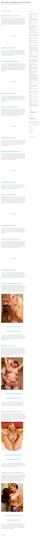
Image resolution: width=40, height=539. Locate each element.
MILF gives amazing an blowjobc (33, 55)
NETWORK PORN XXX (30, 136)
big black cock (11, 525)
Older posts (3, 534)
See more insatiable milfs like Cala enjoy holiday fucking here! (13, 393)
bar (1, 52)
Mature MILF (16, 54)
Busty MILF (22, 50)
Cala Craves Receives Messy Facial (34, 106)
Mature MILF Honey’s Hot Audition (9, 107)
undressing (20, 338)
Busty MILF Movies (4, 51)
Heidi (23, 186)
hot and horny (5, 404)
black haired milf (10, 50)
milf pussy (11, 98)
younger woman (12, 231)
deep (15, 52)
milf (24, 337)
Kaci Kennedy (31, 132)
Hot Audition (23, 141)
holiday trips (4, 465)
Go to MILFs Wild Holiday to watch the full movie (8, 47)
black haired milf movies (16, 50)
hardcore (24, 336)
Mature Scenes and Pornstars (34, 122)
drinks (15, 464)
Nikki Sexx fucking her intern (33, 76)
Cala (23, 273)
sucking (15, 99)
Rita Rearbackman (10, 55)
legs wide (12, 54)
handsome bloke (19, 336)
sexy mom (5, 99)
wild (11, 405)
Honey (2, 98)
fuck (23, 525)
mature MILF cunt (7, 142)
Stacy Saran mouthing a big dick (33, 34)
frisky (21, 52)
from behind (8, 274)
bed (3, 52)
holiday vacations (3, 230)
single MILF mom (19, 187)
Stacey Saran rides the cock (33, 74)
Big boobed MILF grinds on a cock (34, 75)
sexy (6, 231)
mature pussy (22, 337)
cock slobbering (15, 141)
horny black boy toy (13, 526)
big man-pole (13, 186)
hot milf (12, 337)
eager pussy (18, 52)
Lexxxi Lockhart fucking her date (33, 48)
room (13, 187)
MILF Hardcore (9, 51)
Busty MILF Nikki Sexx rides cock (33, 77)
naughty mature (3, 405)
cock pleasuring (16, 229)
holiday (6, 337)
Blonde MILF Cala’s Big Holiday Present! (11, 283)
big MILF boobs (8, 52)
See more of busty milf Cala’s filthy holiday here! (13, 326)
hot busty (9, 337)
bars (19, 273)
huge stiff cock (11, 465)
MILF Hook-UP (9, 276)
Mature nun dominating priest (34, 136)
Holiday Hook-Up (5, 54)
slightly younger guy (10, 99)
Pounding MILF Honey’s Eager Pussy (10, 61)
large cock (14, 337)
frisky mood (17, 464)
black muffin (17, 525)
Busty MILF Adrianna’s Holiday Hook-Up (11, 15)
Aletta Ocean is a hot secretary (33, 60)
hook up (4, 98)
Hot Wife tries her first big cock (33, 67)
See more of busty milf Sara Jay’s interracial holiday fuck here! (13, 515)
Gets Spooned (21, 229)
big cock (5, 52)
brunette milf (10, 96)
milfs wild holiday (20, 54)
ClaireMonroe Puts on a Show (33, 90)
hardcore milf (3, 337)
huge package (6, 527)
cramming (19, 97)
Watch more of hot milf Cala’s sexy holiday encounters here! (13, 454)
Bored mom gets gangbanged (33, 70)
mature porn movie (18, 142)
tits (2, 466)
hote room (8, 230)
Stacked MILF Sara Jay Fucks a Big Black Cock (12, 472)
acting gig (11, 141)
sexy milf (15, 187)
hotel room (9, 54)
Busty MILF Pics (14, 334)
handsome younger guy (18, 186)
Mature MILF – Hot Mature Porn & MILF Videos (15, 2)
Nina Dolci (30, 127)
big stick (16, 97)
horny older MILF (20, 274)
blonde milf (10, 184)
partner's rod (12, 338)
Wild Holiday (5, 277)
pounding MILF (21, 98)
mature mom (13, 142)
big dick (14, 525)
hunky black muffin (11, 527)
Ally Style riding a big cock (32, 63)
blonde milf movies (14, 184)
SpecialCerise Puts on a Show (33, 103)
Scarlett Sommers (31, 129)
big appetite (13, 97)
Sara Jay (2, 528)
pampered (7, 338)
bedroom (12, 229)
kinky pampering (14, 404)
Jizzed (10, 404)
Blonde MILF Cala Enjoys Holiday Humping (11, 411)
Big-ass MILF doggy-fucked (33, 47)
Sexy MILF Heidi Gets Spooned (8, 194)
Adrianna (23, 51)
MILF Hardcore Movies (15, 51)
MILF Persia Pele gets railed (33, 79)
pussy (18, 276)
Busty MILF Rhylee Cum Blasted (33, 104)
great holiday (12, 274)
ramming (20, 276)
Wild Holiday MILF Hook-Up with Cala (10, 239)
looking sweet (12, 230)
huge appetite (20, 526)
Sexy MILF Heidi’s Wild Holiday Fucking (10, 151)
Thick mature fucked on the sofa (33, 49)
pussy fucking (8, 405)
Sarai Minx (30, 131)
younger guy (18, 99)
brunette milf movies (15, 96)
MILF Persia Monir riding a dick (33, 59)
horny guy (16, 274)
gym (1, 526)
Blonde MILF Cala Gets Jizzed (8, 345)
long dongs (18, 337)
